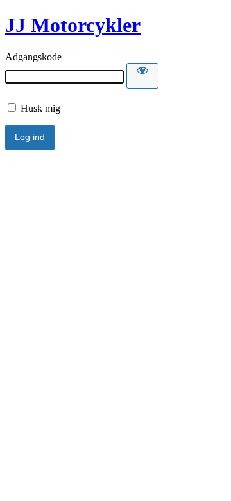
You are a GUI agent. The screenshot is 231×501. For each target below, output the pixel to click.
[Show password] (142, 76)
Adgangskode (33, 56)
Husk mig (39, 108)
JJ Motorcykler (73, 25)
